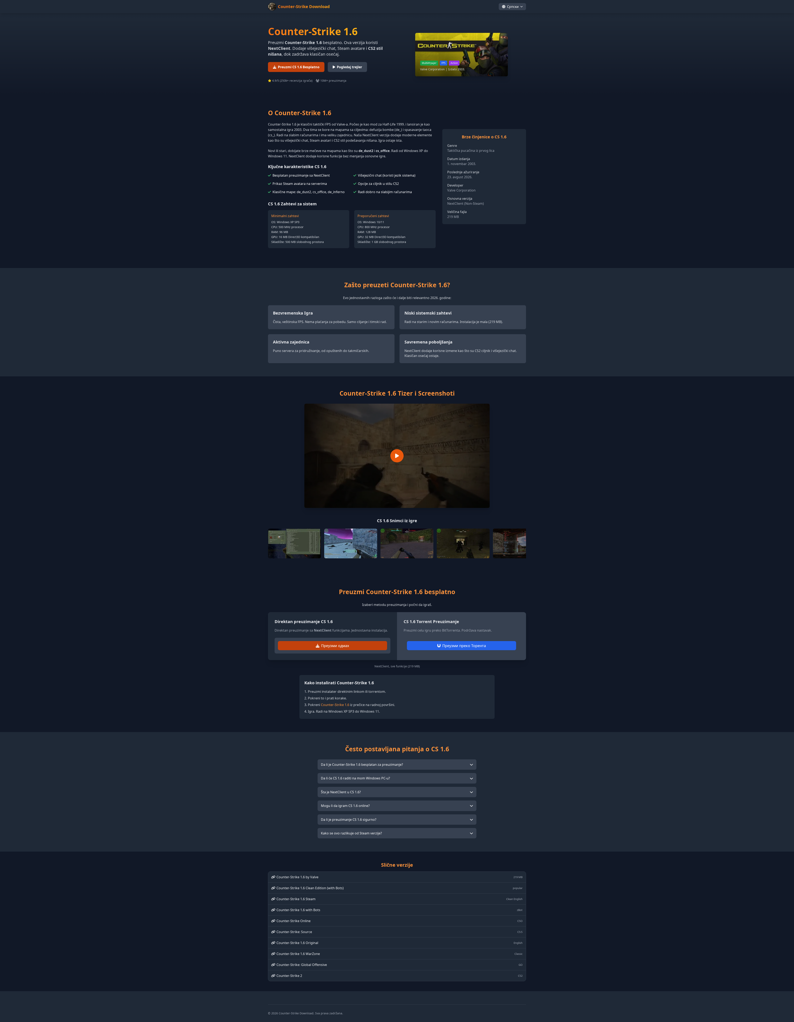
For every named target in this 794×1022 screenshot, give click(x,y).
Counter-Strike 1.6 (335, 704)
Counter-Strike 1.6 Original (399, 943)
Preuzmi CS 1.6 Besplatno (298, 67)
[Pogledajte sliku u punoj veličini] (294, 543)
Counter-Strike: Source (399, 932)
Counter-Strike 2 (399, 975)
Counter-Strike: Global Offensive (399, 964)
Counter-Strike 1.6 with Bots (399, 910)
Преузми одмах (335, 645)
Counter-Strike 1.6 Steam (399, 899)
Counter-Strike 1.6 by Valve (399, 877)
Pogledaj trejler (349, 67)
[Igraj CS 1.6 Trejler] (397, 455)
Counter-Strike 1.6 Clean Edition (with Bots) (399, 888)
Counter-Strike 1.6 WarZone (399, 953)
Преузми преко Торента (464, 645)
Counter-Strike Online (399, 921)
